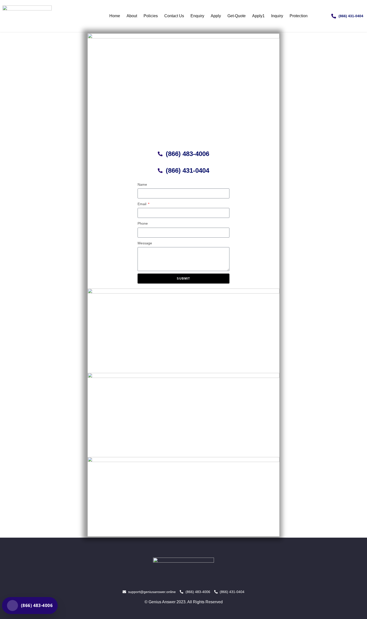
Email (142, 204)
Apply (216, 16)
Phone (143, 223)
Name (142, 184)
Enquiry (197, 16)
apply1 (258, 16)
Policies (151, 16)
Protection (299, 16)
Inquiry (277, 16)
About (132, 16)
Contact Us (174, 16)
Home (114, 16)
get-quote (236, 16)
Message (145, 243)
